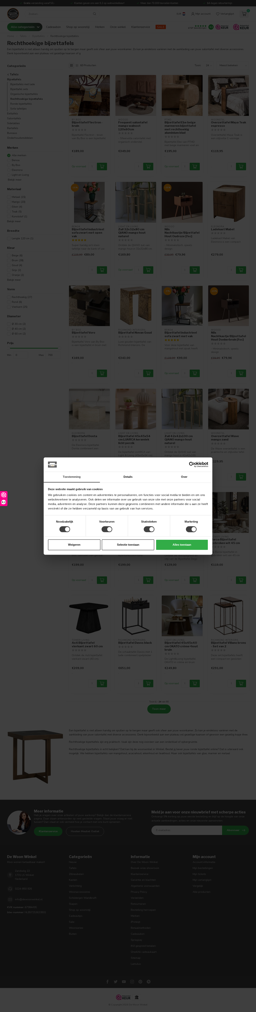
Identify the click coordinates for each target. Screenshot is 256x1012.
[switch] (107, 529)
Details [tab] (128, 477)
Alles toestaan (182, 544)
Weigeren (74, 544)
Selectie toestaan (128, 544)
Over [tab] (184, 477)
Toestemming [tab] (72, 477)
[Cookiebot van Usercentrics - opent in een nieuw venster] (191, 464)
